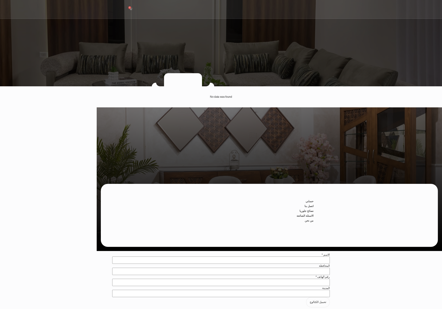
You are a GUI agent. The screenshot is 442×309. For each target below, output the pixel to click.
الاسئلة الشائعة (305, 215)
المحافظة (324, 265)
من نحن (309, 220)
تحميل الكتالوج (318, 302)
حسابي (310, 201)
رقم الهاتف (323, 277)
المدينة (326, 288)
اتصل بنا (309, 206)
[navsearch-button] (140, 8)
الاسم (326, 254)
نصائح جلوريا (307, 210)
